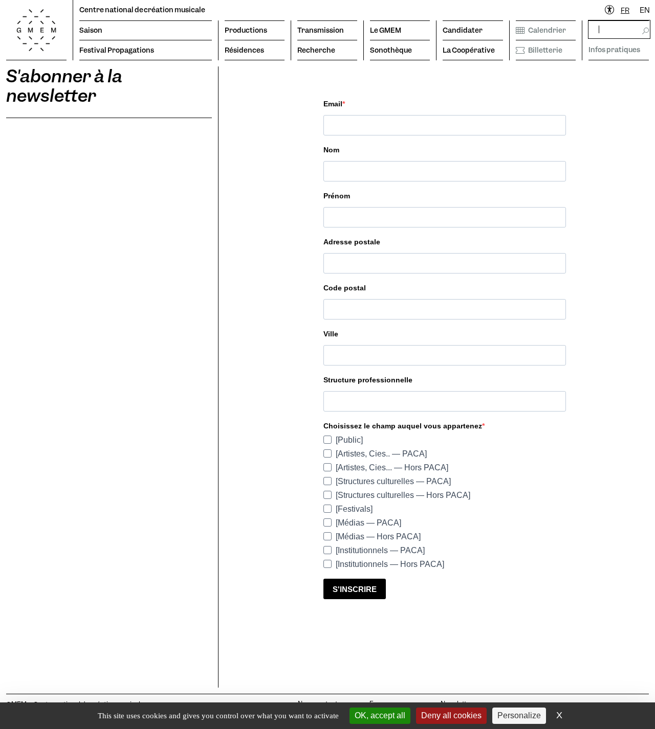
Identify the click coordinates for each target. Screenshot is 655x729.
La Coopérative (469, 50)
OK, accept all (380, 715)
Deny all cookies (451, 715)
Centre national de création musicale (142, 9)
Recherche (316, 50)
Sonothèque (391, 50)
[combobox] (625, 10)
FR (625, 10)
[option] (645, 10)
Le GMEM (385, 30)
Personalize (519, 715)
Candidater (463, 30)
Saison (90, 30)
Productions (246, 30)
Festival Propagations (116, 50)
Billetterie (545, 50)
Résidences (244, 50)
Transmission (320, 30)
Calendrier (547, 30)
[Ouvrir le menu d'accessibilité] (610, 10)
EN (645, 10)
